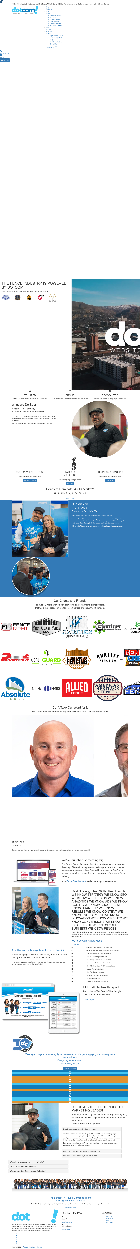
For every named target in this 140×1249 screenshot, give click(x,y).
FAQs (51, 40)
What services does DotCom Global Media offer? (28, 1171)
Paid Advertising (55, 19)
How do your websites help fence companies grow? (82, 1151)
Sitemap (39, 1247)
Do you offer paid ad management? (23, 1166)
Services (108, 1220)
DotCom (48, 28)
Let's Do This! (70, 498)
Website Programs (30, 480)
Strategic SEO (54, 17)
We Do (48, 12)
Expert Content (55, 21)
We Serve (49, 8)
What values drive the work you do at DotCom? (80, 1156)
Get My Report (89, 1000)
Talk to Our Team (70, 1068)
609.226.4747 (4, 53)
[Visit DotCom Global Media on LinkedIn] (16, 1240)
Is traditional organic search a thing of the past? (80, 1129)
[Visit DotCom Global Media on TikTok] (16, 1242)
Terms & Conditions (29, 1247)
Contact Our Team (70, 1208)
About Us (109, 1216)
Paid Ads (70, 483)
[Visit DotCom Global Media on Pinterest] (16, 1244)
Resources (109, 480)
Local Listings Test (56, 38)
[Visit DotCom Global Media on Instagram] (16, 1238)
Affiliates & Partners (56, 42)
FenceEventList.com (76, 881)
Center (49, 33)
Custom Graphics (55, 23)
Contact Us (53, 44)
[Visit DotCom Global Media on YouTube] (16, 1236)
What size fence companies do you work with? (27, 1162)
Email (2, 57)
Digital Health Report (56, 36)
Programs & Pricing (56, 25)
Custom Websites (55, 15)
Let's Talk (76, 945)
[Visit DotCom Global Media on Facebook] (16, 1234)
